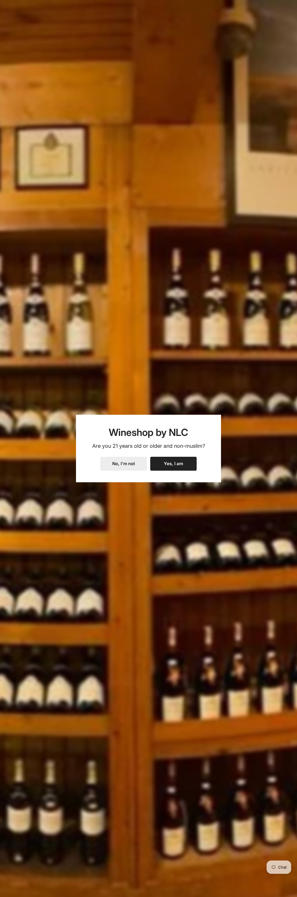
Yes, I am (173, 463)
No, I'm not (123, 463)
